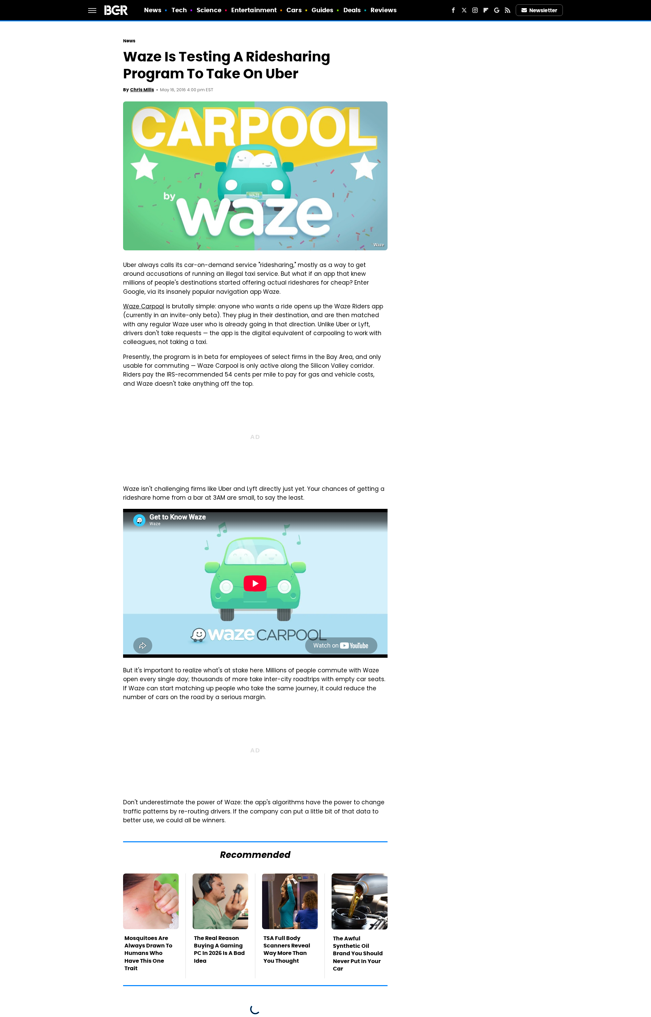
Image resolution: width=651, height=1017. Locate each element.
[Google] (496, 10)
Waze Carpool (143, 307)
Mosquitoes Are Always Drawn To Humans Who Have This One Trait (148, 953)
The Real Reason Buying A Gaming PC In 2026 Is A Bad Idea (219, 949)
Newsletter (543, 10)
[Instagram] (475, 10)
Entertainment (254, 10)
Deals (352, 10)
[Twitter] (464, 10)
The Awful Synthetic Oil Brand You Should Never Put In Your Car (358, 954)
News (152, 10)
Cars (294, 10)
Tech (179, 10)
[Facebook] (453, 10)
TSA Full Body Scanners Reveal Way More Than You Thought (286, 949)
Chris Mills (142, 90)
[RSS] (507, 10)
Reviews (384, 10)
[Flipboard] (486, 10)
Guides (323, 10)
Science (209, 10)
